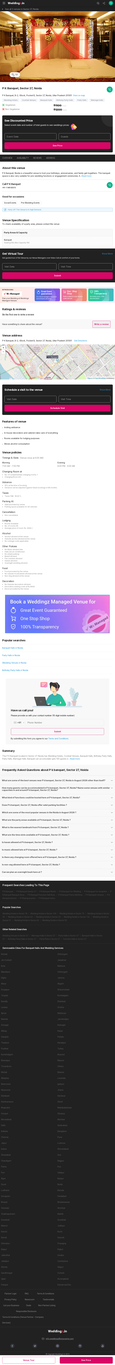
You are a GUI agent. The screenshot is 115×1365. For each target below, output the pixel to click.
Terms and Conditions (58, 738)
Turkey (61, 1049)
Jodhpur (61, 1226)
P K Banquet (8, 891)
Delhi (3, 1125)
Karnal (4, 1237)
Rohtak (4, 954)
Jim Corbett (6, 960)
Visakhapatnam (8, 1214)
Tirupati (4, 995)
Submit (57, 275)
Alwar (3, 984)
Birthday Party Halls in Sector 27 (22, 939)
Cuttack (61, 1273)
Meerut (4, 1226)
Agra (3, 1178)
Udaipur (61, 1172)
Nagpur (61, 1161)
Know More (107, 253)
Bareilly (4, 1001)
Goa (59, 1155)
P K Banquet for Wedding (70, 891)
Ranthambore (7, 1102)
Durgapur (5, 989)
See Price (57, 145)
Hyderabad (62, 1125)
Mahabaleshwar (65, 1108)
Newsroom (29, 1299)
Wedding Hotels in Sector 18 (15, 913)
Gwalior (61, 1255)
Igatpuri (61, 1084)
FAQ (26, 1293)
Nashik (60, 1214)
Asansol (61, 1054)
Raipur (4, 1249)
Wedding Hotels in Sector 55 (54, 920)
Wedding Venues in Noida (14, 663)
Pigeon (90, 378)
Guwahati (5, 1220)
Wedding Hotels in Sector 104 (43, 913)
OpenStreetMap (100, 378)
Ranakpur (62, 1043)
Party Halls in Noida (11, 655)
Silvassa (61, 1113)
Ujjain (3, 1279)
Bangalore (62, 1131)
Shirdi (60, 1102)
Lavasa (4, 1007)
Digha (3, 978)
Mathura (61, 966)
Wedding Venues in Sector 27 (15, 936)
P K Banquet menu (47, 898)
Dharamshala (63, 989)
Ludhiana (5, 1190)
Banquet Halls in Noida (12, 648)
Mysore (61, 1060)
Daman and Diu (64, 1285)
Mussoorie (5, 1090)
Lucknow (61, 1143)
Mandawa (5, 972)
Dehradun (5, 1243)
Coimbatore (63, 1261)
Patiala (61, 1037)
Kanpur (61, 1178)
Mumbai (61, 1119)
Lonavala (61, 1078)
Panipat (4, 1285)
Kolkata (4, 1131)
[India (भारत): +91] (18, 722)
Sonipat (4, 1113)
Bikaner (61, 1072)
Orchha (61, 1007)
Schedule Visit (57, 408)
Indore (4, 1149)
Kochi (60, 1231)
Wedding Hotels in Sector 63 (20, 917)
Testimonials (48, 1299)
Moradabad (6, 1119)
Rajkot (60, 1249)
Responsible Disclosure (26, 1311)
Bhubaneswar (64, 1202)
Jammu (61, 978)
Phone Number (34, 722)
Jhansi (60, 1090)
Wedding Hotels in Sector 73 (71, 913)
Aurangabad (63, 1279)
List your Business (11, 1305)
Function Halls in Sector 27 (74, 939)
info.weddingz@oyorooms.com (60, 1339)
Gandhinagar (6, 1273)
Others (61, 1066)
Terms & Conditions (45, 1293)
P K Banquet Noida (48, 891)
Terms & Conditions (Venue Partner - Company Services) (23, 1320)
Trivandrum (6, 1066)
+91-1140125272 (9, 188)
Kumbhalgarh (7, 1054)
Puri (59, 1167)
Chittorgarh (63, 954)
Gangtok (5, 1037)
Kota (3, 966)
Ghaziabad (6, 1155)
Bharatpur (5, 1060)
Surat (3, 1184)
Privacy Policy (10, 1299)
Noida (60, 1184)
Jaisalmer (62, 960)
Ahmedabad (63, 1149)
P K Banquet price (27, 898)
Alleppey (5, 1078)
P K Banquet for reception (95, 891)
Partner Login (11, 1293)
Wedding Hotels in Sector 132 (77, 917)
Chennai (4, 1137)
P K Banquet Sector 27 (26, 891)
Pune (60, 1137)
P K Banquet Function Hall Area (41, 895)
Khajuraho (5, 1108)
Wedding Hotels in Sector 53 (48, 917)
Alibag (4, 1031)
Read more (86, 176)
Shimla (4, 1267)
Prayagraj (62, 1243)
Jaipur (4, 1143)
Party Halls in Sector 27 (68, 936)
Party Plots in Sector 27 (49, 939)
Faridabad (62, 1196)
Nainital (4, 1019)
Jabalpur (5, 1261)
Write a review (101, 324)
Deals (28, 1305)
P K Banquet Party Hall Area (70, 895)
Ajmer (4, 1013)
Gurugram (5, 1196)
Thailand (5, 1043)
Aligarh (61, 984)
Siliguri (60, 1267)
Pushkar (4, 1049)
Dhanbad (61, 1001)
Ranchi (4, 1231)
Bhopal (4, 1202)
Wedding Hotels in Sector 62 (26, 920)
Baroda (61, 1190)
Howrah (61, 1237)
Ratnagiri (61, 1025)
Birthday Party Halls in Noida (15, 670)
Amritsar (61, 1208)
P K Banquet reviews (95, 895)
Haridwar (61, 1096)
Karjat (60, 1031)
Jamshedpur (63, 1019)
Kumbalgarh (63, 995)
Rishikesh (5, 1096)
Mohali (4, 1072)
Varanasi (5, 1208)
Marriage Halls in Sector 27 (43, 936)
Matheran (62, 1013)
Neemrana (6, 1084)
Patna (3, 1167)
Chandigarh (6, 1161)
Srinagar (5, 1025)
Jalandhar (5, 1255)
